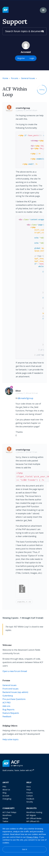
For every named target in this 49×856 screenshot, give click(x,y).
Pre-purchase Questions (14, 699)
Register (21, 58)
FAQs (28, 789)
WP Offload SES (32, 821)
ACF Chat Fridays (9, 812)
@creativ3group (25, 398)
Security (29, 802)
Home (5, 78)
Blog (4, 793)
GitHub (5, 818)
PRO (4, 786)
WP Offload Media (33, 818)
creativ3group (23, 108)
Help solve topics (10, 739)
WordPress (7, 815)
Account (6, 795)
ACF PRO (7, 702)
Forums (14, 78)
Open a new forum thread (15, 671)
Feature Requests (11, 713)
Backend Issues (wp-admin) (15, 692)
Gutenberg (8, 695)
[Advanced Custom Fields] (5, 10)
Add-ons (6, 706)
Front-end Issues (10, 688)
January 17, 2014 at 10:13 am (27, 393)
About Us (6, 789)
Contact (29, 795)
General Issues (28, 78)
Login (32, 58)
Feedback (7, 716)
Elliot (18, 390)
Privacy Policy (32, 837)
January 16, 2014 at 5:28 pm (27, 110)
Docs (28, 786)
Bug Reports (8, 709)
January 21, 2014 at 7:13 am (27, 452)
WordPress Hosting (34, 812)
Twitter (5, 821)
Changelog (7, 799)
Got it (24, 849)
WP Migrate (31, 815)
